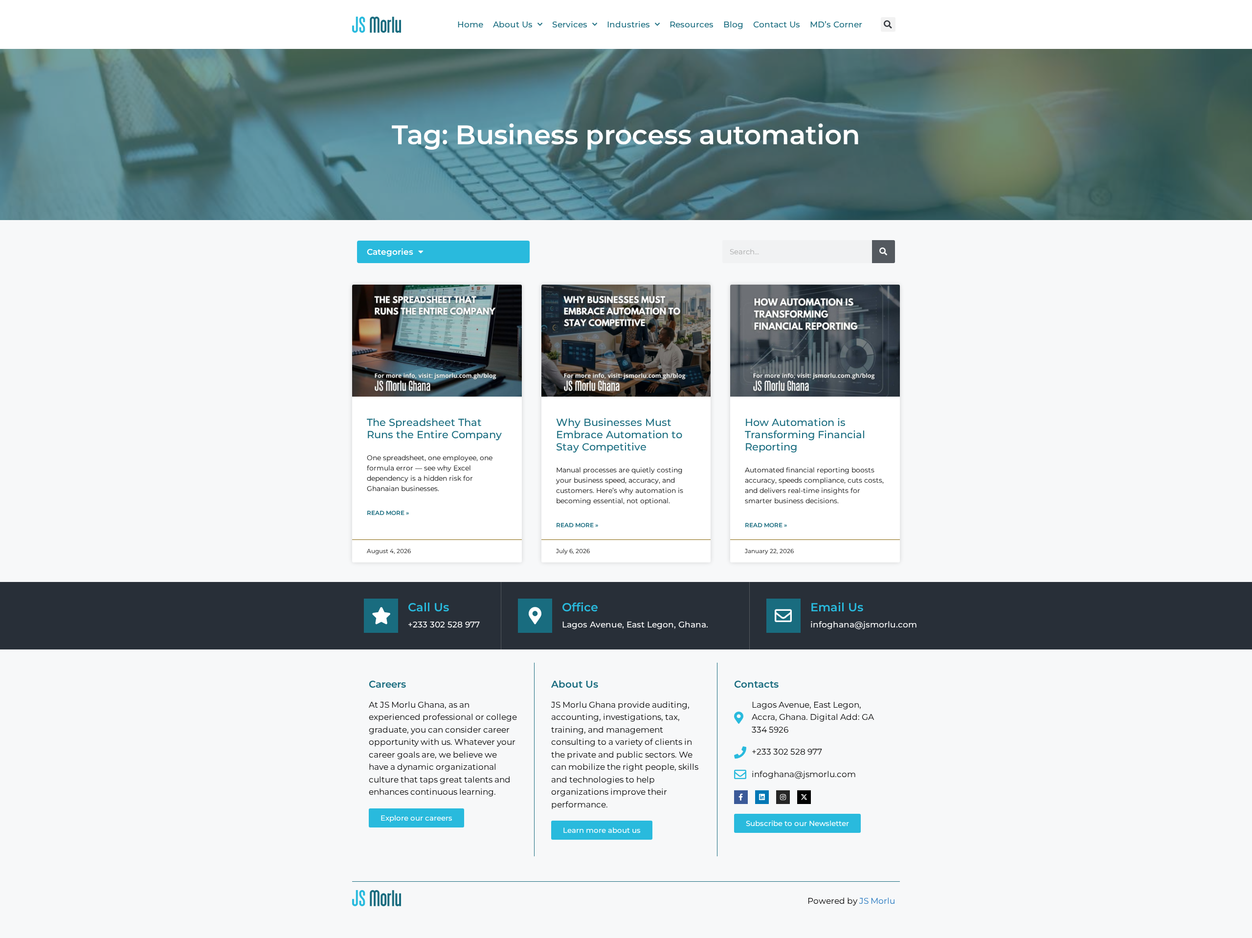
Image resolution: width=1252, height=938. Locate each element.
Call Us (428, 607)
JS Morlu (877, 901)
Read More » (388, 512)
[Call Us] (381, 616)
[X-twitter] (804, 797)
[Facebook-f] (741, 797)
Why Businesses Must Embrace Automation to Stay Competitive (619, 434)
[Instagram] (783, 797)
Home (470, 24)
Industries (628, 24)
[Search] (883, 251)
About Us (513, 24)
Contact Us (776, 24)
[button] (888, 24)
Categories (390, 252)
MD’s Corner (836, 24)
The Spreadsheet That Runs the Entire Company (434, 428)
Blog (733, 24)
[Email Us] (783, 616)
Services (569, 24)
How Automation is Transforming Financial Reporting (805, 434)
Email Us (836, 607)
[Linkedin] (762, 797)
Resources (692, 24)
